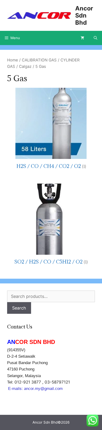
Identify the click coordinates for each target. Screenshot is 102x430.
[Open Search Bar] (95, 38)
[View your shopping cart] (82, 38)
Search (19, 307)
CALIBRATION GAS (39, 60)
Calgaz (25, 66)
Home (12, 60)
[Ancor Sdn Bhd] (39, 15)
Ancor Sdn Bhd (84, 15)
